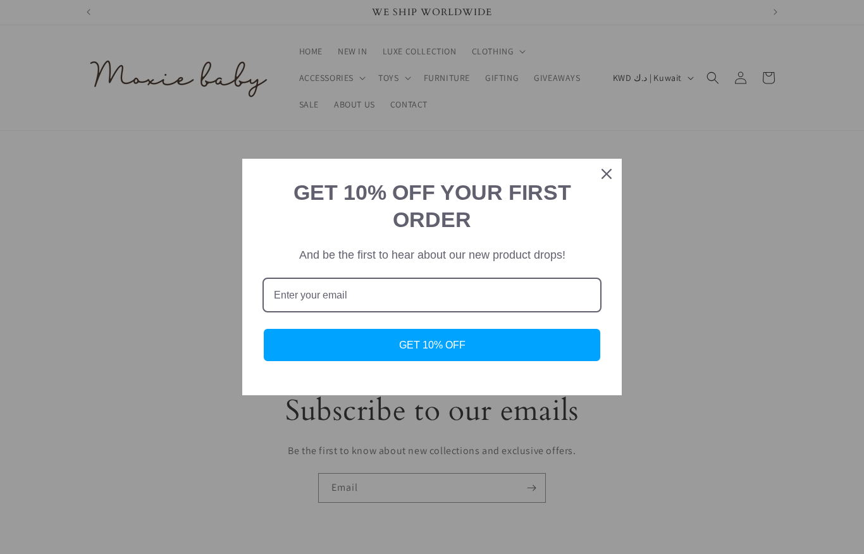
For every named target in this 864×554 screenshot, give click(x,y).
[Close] (606, 174)
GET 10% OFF (432, 345)
